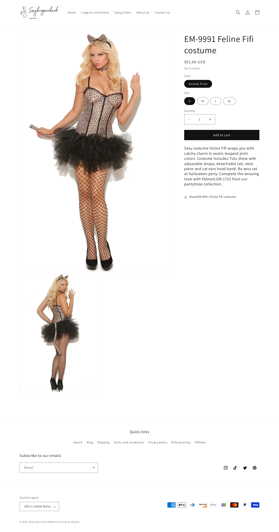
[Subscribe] (93, 467)
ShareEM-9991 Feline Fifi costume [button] (212, 197)
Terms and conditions (129, 442)
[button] (238, 12)
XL (229, 101)
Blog (90, 442)
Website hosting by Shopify (64, 521)
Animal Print (198, 84)
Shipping (103, 442)
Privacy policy (157, 442)
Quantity (189, 111)
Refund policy (181, 442)
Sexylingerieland (38, 521)
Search (78, 442)
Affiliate (200, 442)
